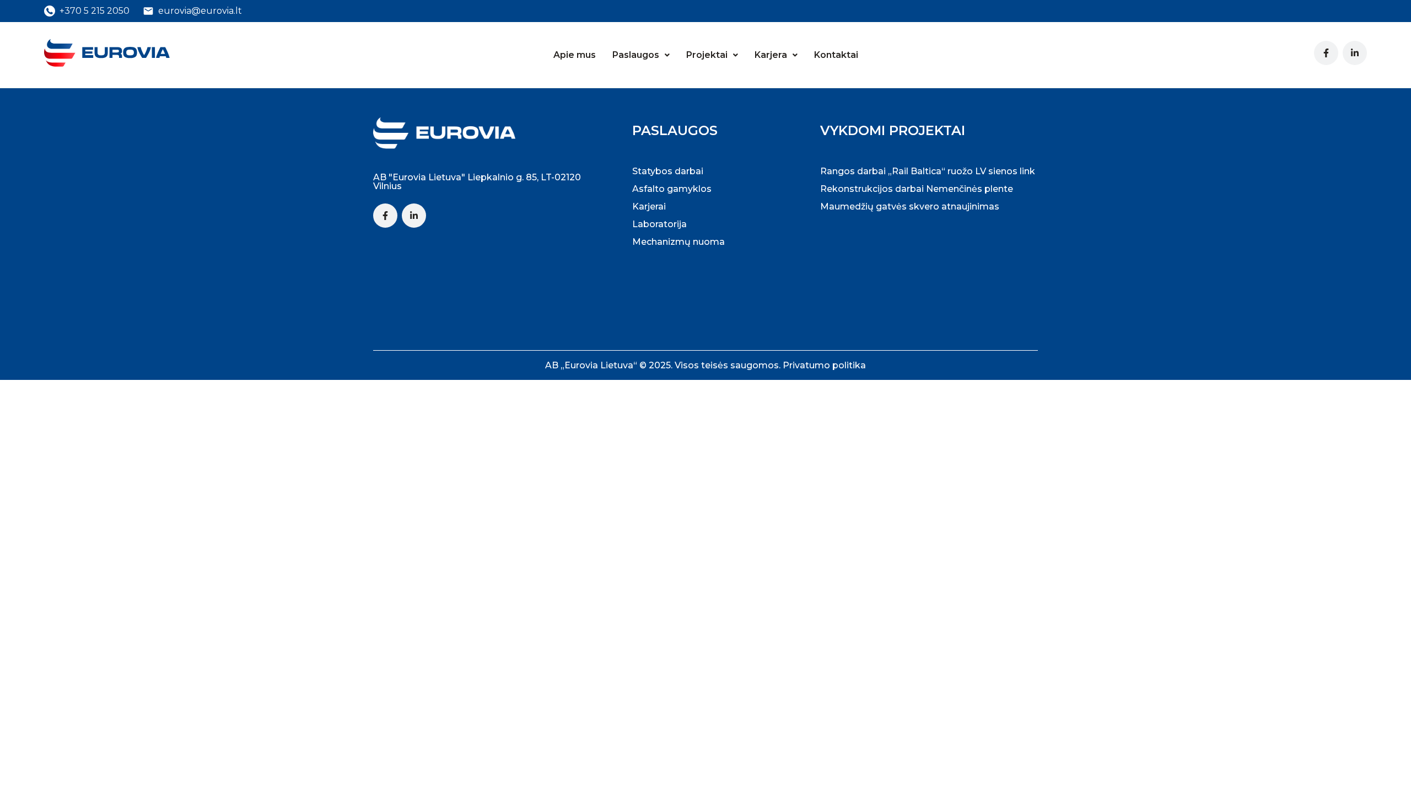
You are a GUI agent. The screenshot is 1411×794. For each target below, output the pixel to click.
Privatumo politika (824, 365)
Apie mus (574, 55)
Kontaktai (836, 55)
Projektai (707, 55)
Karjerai (649, 206)
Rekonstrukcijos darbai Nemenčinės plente (916, 189)
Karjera (771, 55)
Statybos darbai (667, 171)
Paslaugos (635, 55)
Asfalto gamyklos (672, 189)
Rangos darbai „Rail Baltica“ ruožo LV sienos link (927, 171)
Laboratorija (659, 224)
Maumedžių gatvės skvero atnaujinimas (909, 206)
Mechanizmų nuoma (678, 242)
